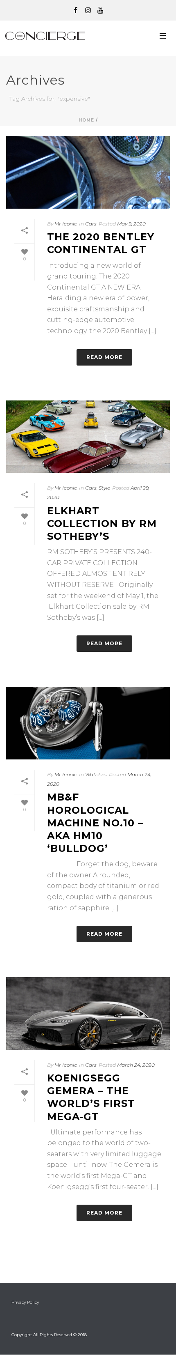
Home (86, 120)
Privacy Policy (25, 1302)
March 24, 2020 (136, 1065)
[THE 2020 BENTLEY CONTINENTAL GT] (88, 172)
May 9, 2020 (131, 224)
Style (104, 488)
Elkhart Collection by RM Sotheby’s (102, 523)
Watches (96, 774)
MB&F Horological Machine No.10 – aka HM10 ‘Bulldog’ (95, 822)
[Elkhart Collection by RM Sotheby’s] (88, 436)
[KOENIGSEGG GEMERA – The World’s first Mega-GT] (88, 1013)
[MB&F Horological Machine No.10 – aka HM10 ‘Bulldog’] (88, 723)
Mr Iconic (65, 224)
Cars (91, 224)
